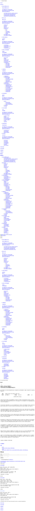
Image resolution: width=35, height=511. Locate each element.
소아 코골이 (8, 65)
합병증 (5, 58)
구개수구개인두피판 (9, 88)
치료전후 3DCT (6, 130)
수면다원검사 (6, 176)
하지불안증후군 (6, 117)
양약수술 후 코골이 (9, 66)
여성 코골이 (8, 64)
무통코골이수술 (8, 85)
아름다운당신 (8, 32)
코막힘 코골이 (8, 67)
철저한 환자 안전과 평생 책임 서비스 (10, 161)
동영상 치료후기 (6, 132)
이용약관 (7, 461)
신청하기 (2, 457)
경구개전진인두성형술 (9, 195)
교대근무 (5, 121)
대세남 (7, 33)
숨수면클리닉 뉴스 (7, 34)
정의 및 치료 (8, 102)
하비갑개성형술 (8, 89)
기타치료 (5, 214)
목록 (1, 445)
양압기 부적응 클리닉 (9, 104)
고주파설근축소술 (9, 84)
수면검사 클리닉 (4, 175)
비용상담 (5, 144)
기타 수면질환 (4, 107)
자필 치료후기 (6, 131)
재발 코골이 (8, 63)
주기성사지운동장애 (7, 118)
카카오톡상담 (6, 143)
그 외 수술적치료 (6, 83)
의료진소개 (6, 24)
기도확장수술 (6, 76)
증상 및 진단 (6, 57)
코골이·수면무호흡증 (5, 49)
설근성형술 (7, 194)
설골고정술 (7, 197)
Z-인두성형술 (8, 87)
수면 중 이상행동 (6, 119)
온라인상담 (6, 140)
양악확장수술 (6, 82)
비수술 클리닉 (4, 93)
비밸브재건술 (8, 91)
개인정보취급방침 (3, 461)
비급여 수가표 (22, 461)
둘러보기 (5, 26)
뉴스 (6, 30)
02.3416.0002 (2, 465)
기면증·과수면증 (6, 115)
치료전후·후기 (4, 123)
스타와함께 (7, 31)
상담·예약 (3, 133)
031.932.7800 (2, 477)
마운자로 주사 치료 (7, 61)
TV (6, 29)
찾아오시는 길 (6, 27)
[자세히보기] (11, 459)
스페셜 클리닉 (6, 62)
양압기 (5, 101)
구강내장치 (6, 105)
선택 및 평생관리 (8, 103)
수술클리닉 (4, 69)
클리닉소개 (4, 17)
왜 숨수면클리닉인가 (5, 6)
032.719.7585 (2, 490)
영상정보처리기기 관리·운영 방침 (14, 461)
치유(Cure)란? (6, 60)
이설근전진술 (8, 196)
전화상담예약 (6, 142)
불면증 (5, 116)
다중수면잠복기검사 (7, 279)
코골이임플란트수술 (9, 86)
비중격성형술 (8, 90)
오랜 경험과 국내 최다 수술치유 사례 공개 (11, 13)
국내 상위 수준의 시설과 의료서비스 (10, 14)
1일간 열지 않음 (4, 0)
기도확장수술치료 (7, 193)
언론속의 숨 (6, 28)
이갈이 (5, 120)
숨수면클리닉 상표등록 (7, 35)
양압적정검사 (6, 280)
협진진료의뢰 (6, 145)
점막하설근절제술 (9, 198)
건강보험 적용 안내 (7, 281)
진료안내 (5, 25)
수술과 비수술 (6, 59)
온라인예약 (6, 141)
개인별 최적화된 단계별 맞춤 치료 (9, 160)
